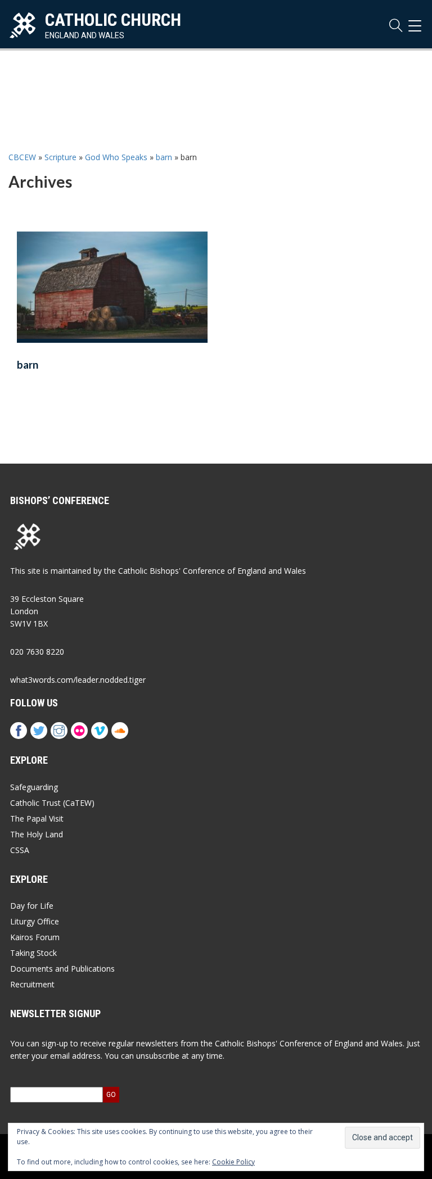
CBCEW (22, 157)
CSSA (19, 850)
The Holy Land (36, 834)
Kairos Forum (35, 937)
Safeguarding (34, 787)
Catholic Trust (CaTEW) (52, 802)
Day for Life (31, 905)
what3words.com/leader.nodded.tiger (78, 679)
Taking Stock (33, 952)
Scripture (60, 157)
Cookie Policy (233, 1162)
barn (164, 157)
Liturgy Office (34, 921)
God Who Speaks (116, 157)
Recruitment (32, 984)
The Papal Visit (37, 818)
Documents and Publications (62, 968)
